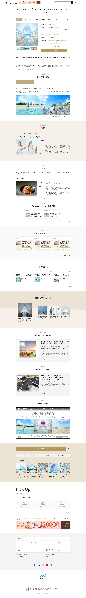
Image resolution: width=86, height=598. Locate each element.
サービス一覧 (26, 581)
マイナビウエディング (19, 518)
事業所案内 (34, 581)
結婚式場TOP (26, 518)
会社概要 (20, 581)
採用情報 (65, 581)
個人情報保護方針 (51, 581)
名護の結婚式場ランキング (46, 518)
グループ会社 (59, 581)
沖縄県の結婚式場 (32, 518)
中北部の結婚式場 (38, 518)
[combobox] (62, 2)
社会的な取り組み (41, 581)
